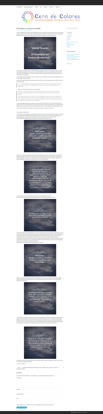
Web (17, 398)
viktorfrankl (23, 368)
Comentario (19, 377)
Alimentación (69, 35)
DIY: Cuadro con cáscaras (72, 58)
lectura (50, 367)
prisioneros (56, 367)
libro (53, 367)
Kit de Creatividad (70, 55)
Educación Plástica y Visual (72, 42)
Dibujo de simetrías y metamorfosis (73, 59)
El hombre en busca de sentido (73, 54)
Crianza (68, 38)
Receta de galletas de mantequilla (73, 56)
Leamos (19, 367)
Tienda (68, 47)
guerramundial (43, 367)
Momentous (85, 412)
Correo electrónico (20, 394)
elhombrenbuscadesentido (32, 367)
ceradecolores (29, 30)
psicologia (18, 368)
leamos (47, 367)
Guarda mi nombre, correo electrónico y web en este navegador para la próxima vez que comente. (35, 404)
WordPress (80, 412)
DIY (67, 40)
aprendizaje (25, 367)
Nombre (18, 389)
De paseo (68, 39)
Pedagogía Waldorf (70, 44)
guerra (39, 367)
